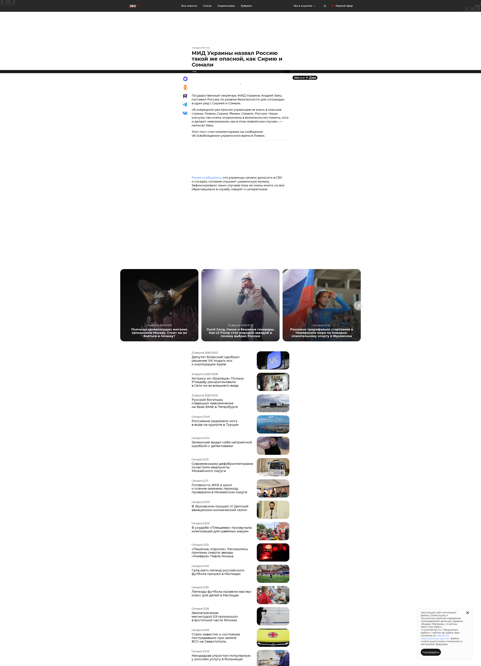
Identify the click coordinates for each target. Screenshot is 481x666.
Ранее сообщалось (206, 177)
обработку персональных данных (435, 637)
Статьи (207, 6)
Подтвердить (431, 652)
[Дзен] (304, 78)
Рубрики (246, 6)
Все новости (189, 6)
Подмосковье (226, 6)
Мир (195, 71)
